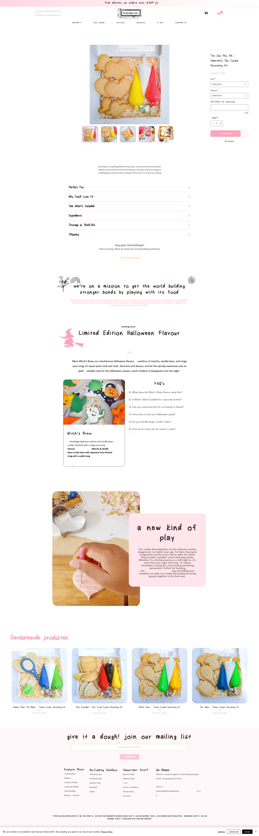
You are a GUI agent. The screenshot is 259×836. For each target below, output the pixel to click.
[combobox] (229, 84)
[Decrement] (213, 123)
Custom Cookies (70, 783)
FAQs (125, 783)
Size (213, 79)
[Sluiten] (255, 832)
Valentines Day (96, 774)
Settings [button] (221, 831)
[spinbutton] (217, 123)
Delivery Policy (129, 779)
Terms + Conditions (130, 787)
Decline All (233, 831)
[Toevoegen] (245, 133)
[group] (129, 683)
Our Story (127, 796)
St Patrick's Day (96, 779)
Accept (247, 831)
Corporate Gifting (71, 787)
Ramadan (93, 787)
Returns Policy (128, 774)
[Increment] (221, 123)
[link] (220, 13)
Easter (92, 792)
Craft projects (69, 774)
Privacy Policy (128, 792)
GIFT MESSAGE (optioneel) (222, 102)
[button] (99, 23)
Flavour (214, 90)
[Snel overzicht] (39, 675)
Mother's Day (95, 783)
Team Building (70, 791)
